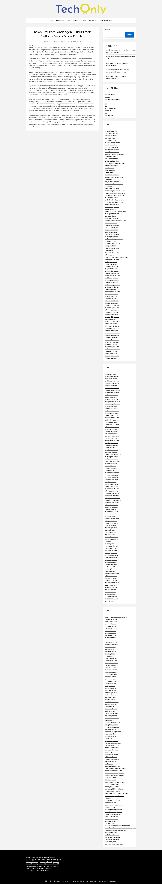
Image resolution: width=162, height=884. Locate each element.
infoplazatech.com (111, 399)
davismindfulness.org (112, 837)
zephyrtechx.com (111, 679)
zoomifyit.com (110, 601)
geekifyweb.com (111, 397)
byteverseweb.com (112, 496)
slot (36, 860)
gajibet (47, 868)
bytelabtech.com (111, 386)
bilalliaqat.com (110, 807)
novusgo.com (109, 738)
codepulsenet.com (111, 507)
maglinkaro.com (110, 482)
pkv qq (107, 97)
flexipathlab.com (111, 564)
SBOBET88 (93, 21)
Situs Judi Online (106, 21)
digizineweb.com (111, 422)
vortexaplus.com (111, 569)
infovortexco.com (111, 464)
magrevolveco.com (112, 340)
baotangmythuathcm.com (114, 202)
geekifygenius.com (111, 755)
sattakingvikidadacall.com (114, 789)
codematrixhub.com (112, 305)
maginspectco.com (112, 356)
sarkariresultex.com (111, 166)
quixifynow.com (110, 525)
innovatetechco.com (112, 292)
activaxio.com (110, 711)
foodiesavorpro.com (112, 727)
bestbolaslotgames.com (113, 791)
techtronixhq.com (111, 374)
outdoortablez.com (112, 253)
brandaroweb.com (111, 599)
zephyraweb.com (111, 658)
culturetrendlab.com (112, 745)
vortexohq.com (110, 729)
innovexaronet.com (111, 429)
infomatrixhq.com (111, 434)
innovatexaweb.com (112, 388)
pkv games (109, 115)
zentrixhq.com (110, 535)
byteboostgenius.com (113, 500)
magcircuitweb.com (112, 282)
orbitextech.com (111, 757)
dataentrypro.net (111, 140)
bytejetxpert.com (111, 354)
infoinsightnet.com (111, 413)
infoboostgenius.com (112, 310)
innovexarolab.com (111, 324)
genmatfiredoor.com (112, 766)
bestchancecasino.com (113, 805)
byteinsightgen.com (112, 317)
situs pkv (52, 858)
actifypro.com (110, 686)
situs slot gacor (56, 860)
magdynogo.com (111, 358)
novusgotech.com (111, 546)
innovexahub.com (111, 640)
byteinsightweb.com (112, 271)
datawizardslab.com (112, 718)
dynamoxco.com (111, 551)
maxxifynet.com (110, 638)
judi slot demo (110, 95)
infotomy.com (110, 255)
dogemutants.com (111, 230)
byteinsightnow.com (112, 335)
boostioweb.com (111, 622)
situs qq (31, 860)
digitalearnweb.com (112, 133)
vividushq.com (110, 567)
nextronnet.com (110, 548)
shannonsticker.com (112, 150)
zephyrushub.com (111, 624)
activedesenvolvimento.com (115, 782)
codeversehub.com (112, 493)
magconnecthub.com (112, 498)
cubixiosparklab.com (112, 436)
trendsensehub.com (112, 748)
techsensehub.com (112, 383)
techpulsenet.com (111, 459)
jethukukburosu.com (112, 205)
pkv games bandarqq (112, 99)
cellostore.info (110, 172)
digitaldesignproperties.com (115, 163)
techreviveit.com (111, 298)
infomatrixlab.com (111, 491)
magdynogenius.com (112, 273)
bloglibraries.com (111, 209)
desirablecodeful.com (112, 243)
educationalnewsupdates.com (116, 617)
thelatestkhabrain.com (113, 161)
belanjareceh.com (111, 147)
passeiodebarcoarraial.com (114, 154)
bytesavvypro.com (111, 315)
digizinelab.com (110, 466)
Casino (75, 21)
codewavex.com (111, 447)
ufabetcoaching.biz (112, 835)
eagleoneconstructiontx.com (115, 775)
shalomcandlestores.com (114, 184)
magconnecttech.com (113, 759)
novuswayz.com (110, 683)
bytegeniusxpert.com (112, 402)
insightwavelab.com (112, 734)
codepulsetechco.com (113, 420)
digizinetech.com (111, 319)
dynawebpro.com (111, 560)
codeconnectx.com (112, 424)
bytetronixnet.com (111, 351)
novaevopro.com (111, 667)
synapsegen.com (111, 562)
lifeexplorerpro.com (111, 736)
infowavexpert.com (111, 301)
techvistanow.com (111, 431)
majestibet (34, 868)
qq (106, 104)
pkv (106, 101)
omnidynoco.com (111, 580)
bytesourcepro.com (112, 486)
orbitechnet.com (111, 576)
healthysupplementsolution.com (116, 257)
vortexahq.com (110, 651)
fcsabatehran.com (111, 227)
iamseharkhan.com (111, 159)
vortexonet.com (110, 635)
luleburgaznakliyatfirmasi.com (115, 211)
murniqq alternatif (32, 862)
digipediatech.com (111, 266)
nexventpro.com (110, 677)
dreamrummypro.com (112, 143)
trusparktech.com (111, 670)
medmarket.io (110, 250)
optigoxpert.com (111, 681)
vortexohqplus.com (111, 697)
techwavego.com (111, 468)
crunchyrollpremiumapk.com (115, 191)
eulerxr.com (109, 752)
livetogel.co (109, 764)
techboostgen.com (112, 381)
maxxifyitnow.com (111, 523)
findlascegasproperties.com (115, 768)
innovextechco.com (112, 441)
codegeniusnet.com (112, 411)
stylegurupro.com (111, 716)
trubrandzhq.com (111, 672)
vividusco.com (110, 649)
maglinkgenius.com (111, 443)
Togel (84, 21)
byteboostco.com (111, 450)
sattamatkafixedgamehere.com (116, 793)
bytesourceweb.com (112, 333)
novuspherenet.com (112, 574)
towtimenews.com (111, 198)
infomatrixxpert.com (112, 427)
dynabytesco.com (111, 713)
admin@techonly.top (74, 41)
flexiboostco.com (111, 619)
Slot (68, 21)
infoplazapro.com (111, 296)
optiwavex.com (110, 578)
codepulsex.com (111, 470)
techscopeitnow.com (112, 349)
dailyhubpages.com (112, 784)
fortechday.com (110, 842)
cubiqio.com (109, 720)
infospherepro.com (111, 725)
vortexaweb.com (111, 661)
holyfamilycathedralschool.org (115, 830)
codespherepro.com (112, 328)
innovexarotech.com (112, 342)
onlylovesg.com (110, 780)
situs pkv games (110, 108)
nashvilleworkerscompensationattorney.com (120, 828)
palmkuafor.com (110, 138)
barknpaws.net (110, 170)
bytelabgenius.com (111, 289)
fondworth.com (110, 156)
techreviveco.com (111, 480)
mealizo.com (109, 168)
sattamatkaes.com (112, 188)
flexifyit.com (109, 541)
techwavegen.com (111, 312)
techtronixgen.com (111, 278)
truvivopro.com (110, 647)
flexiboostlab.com (111, 695)
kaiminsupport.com (111, 145)
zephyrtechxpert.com (112, 461)
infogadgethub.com (112, 376)
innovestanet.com (111, 537)
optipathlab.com (111, 626)
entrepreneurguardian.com (114, 796)
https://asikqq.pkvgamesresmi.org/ (37, 870)
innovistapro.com (111, 693)
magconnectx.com (111, 819)
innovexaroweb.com (112, 477)
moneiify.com (109, 179)
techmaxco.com (111, 706)
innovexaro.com (110, 516)
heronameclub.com (112, 248)
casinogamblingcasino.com (114, 195)
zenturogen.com (111, 553)
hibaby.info (109, 798)
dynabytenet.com (111, 484)
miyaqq (41, 868)
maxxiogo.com (110, 544)
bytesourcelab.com (112, 519)
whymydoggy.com (111, 131)
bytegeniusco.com (111, 303)
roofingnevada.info (111, 816)
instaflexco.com (110, 690)
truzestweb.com (111, 585)
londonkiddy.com (111, 833)
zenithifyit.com (110, 654)
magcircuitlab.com (111, 445)
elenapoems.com (111, 223)
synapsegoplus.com (112, 502)
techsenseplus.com (112, 308)
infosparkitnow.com (112, 392)
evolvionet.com (110, 631)
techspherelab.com (112, 489)
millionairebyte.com (112, 839)
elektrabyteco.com (111, 452)
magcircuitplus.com (112, 347)
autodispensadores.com (113, 810)
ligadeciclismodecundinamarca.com (117, 826)
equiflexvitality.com (111, 777)
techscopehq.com (111, 512)
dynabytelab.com (111, 628)
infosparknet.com (111, 521)
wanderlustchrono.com (113, 743)
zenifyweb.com (110, 761)
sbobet (44, 860)
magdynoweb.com (111, 475)
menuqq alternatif (32, 858)
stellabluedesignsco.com (114, 239)
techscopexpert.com (112, 285)
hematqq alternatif (46, 862)
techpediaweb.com (112, 287)
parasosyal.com (110, 216)
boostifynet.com (111, 674)
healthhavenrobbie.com (113, 771)
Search (107, 30)
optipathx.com (110, 530)
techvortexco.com (111, 395)
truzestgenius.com (111, 457)
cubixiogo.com (110, 571)
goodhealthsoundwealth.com (115, 221)
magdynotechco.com (112, 390)
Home (51, 21)
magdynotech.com (111, 509)
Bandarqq (60, 21)
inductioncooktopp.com (113, 812)
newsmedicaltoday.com (113, 814)
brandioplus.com (111, 557)
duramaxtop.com (111, 232)
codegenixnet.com (111, 331)
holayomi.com (110, 823)
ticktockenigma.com (112, 750)
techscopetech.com (112, 473)
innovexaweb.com (111, 555)
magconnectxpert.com (113, 454)
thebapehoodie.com (112, 214)
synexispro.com (110, 821)
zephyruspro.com (111, 528)
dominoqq (32, 866)
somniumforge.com (112, 207)
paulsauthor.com (111, 241)
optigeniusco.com (111, 663)
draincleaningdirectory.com (114, 200)
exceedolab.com (111, 709)
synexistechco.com (111, 645)
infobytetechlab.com (112, 326)
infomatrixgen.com (111, 321)
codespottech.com (112, 260)
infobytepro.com (111, 406)
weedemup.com (111, 803)
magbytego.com (111, 409)
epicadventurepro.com (113, 732)
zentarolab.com (110, 590)
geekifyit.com (109, 186)
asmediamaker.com (112, 175)
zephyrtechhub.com (112, 583)
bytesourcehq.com (111, 415)
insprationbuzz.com (112, 152)
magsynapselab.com (112, 276)
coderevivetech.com (112, 337)
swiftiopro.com (110, 700)
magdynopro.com (111, 294)
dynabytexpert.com (112, 539)
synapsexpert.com (111, 587)
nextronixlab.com (111, 532)
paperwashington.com (113, 800)
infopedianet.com (111, 505)
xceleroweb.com (111, 594)
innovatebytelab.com (112, 404)
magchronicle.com (111, 264)
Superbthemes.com (110, 881)
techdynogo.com (111, 262)
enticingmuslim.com (112, 218)
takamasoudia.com (112, 234)
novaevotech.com (111, 438)
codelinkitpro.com (111, 379)
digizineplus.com (111, 514)
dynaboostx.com (111, 688)
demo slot (108, 111)
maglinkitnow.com (111, 269)
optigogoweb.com (111, 596)
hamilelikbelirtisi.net (111, 702)
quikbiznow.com (110, 592)
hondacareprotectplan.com (115, 193)
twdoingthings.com (111, 237)
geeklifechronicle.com (112, 722)
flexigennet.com (110, 246)
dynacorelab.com (111, 642)
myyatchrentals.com (112, 182)
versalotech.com (111, 704)
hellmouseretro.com (112, 225)
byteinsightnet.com (112, 418)
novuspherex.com (111, 665)
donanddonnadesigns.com (114, 773)
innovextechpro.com (112, 280)
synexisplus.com (110, 633)
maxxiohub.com (110, 656)
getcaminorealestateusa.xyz (115, 844)
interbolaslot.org (111, 136)
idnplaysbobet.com (112, 787)
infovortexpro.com (111, 344)
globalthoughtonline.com (114, 177)
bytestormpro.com (111, 741)
